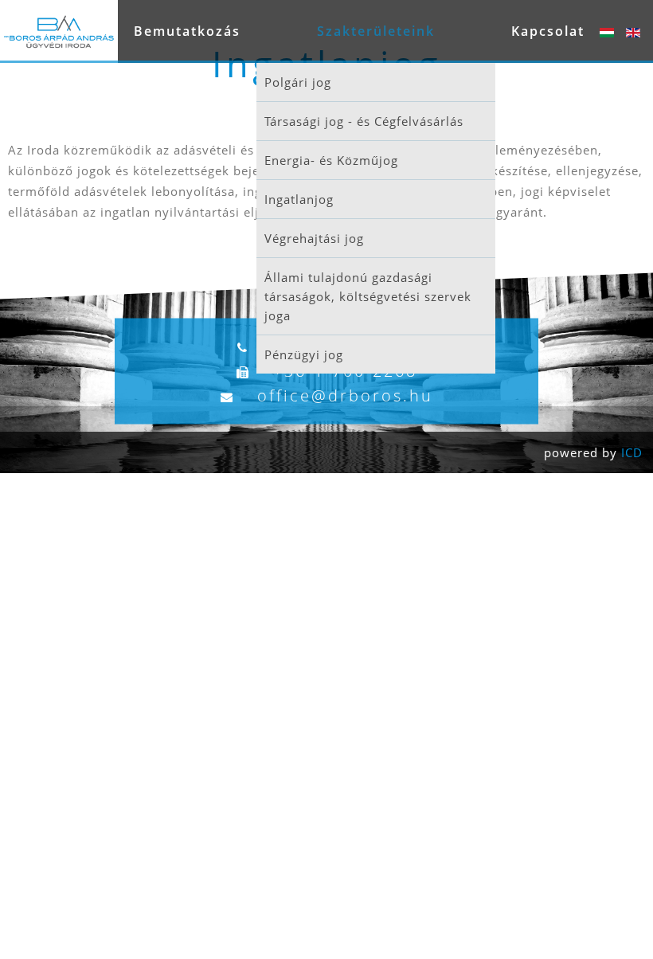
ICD (632, 452)
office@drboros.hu (345, 395)
